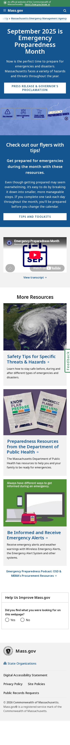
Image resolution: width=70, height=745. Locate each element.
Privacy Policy (12, 684)
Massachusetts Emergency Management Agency (39, 18)
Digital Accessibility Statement (25, 675)
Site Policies (36, 684)
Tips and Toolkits (35, 217)
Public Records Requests (21, 693)
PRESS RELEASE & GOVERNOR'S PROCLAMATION (35, 88)
